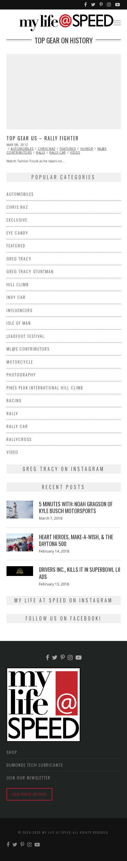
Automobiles (22, 149)
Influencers (19, 310)
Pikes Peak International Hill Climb (44, 387)
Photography (21, 374)
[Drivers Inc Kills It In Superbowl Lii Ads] (19, 571)
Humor (86, 149)
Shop (11, 752)
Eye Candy (17, 233)
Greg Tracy (19, 258)
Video (75, 152)
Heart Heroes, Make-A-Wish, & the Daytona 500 (76, 540)
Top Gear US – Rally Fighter (42, 138)
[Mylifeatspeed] (85, 5)
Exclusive (16, 220)
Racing (14, 400)
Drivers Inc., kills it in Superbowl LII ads (79, 573)
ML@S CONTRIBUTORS (28, 349)
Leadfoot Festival (25, 336)
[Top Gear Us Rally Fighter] (63, 91)
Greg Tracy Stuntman (30, 271)
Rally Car (57, 152)
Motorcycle (19, 362)
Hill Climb (17, 284)
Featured (68, 149)
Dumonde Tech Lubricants (34, 765)
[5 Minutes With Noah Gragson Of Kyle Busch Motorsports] (19, 509)
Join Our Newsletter (28, 777)
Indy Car (16, 297)
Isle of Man (18, 323)
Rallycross (19, 439)
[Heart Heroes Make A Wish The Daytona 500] (19, 542)
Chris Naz (47, 149)
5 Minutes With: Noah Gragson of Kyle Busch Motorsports (76, 507)
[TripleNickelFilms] (117, 5)
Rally (40, 152)
